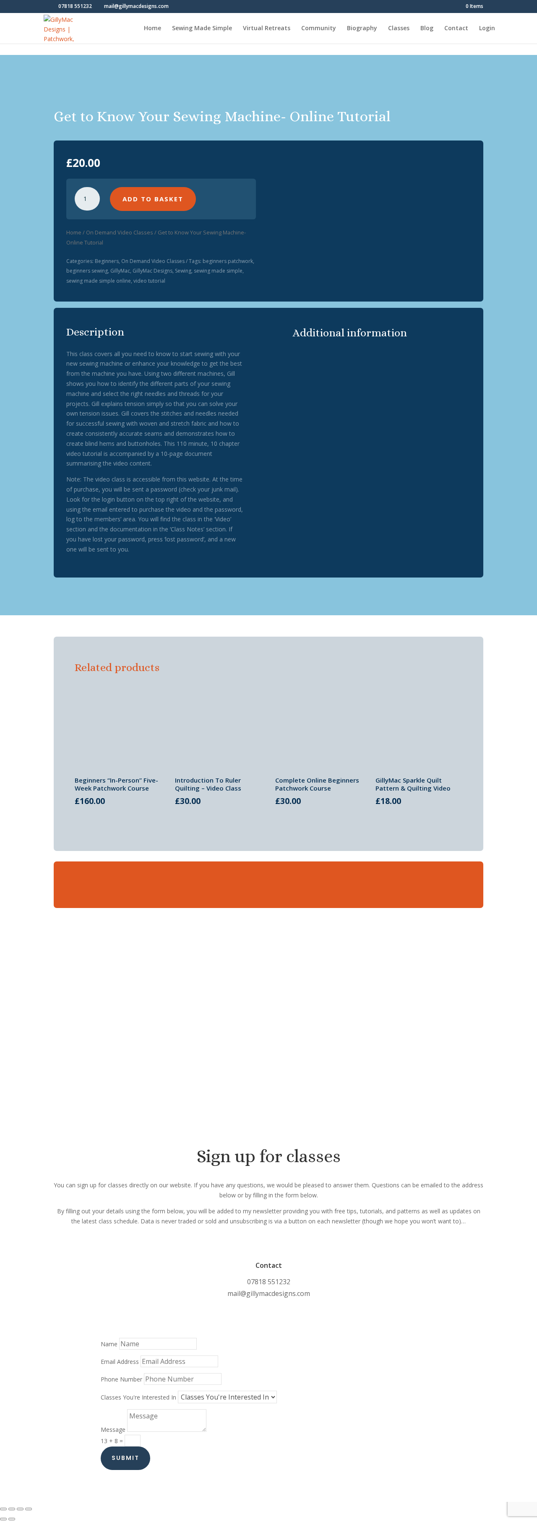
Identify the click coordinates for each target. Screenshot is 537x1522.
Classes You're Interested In (138, 1397)
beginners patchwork (228, 261)
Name (109, 1344)
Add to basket (153, 199)
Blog (426, 28)
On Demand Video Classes (119, 232)
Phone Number (121, 1379)
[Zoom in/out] (3, 1509)
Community (318, 28)
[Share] (20, 1509)
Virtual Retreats (266, 28)
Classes (398, 28)
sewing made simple (218, 270)
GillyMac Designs (152, 270)
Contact (456, 28)
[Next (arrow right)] (11, 1519)
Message (113, 1430)
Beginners (107, 261)
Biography (362, 28)
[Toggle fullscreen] (11, 1509)
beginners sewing (87, 270)
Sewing (183, 270)
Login (487, 28)
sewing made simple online (98, 280)
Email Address (120, 1362)
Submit (125, 1458)
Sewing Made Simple (202, 28)
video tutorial (149, 280)
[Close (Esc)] (28, 1509)
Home (152, 28)
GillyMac (120, 270)
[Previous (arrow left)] (3, 1519)
